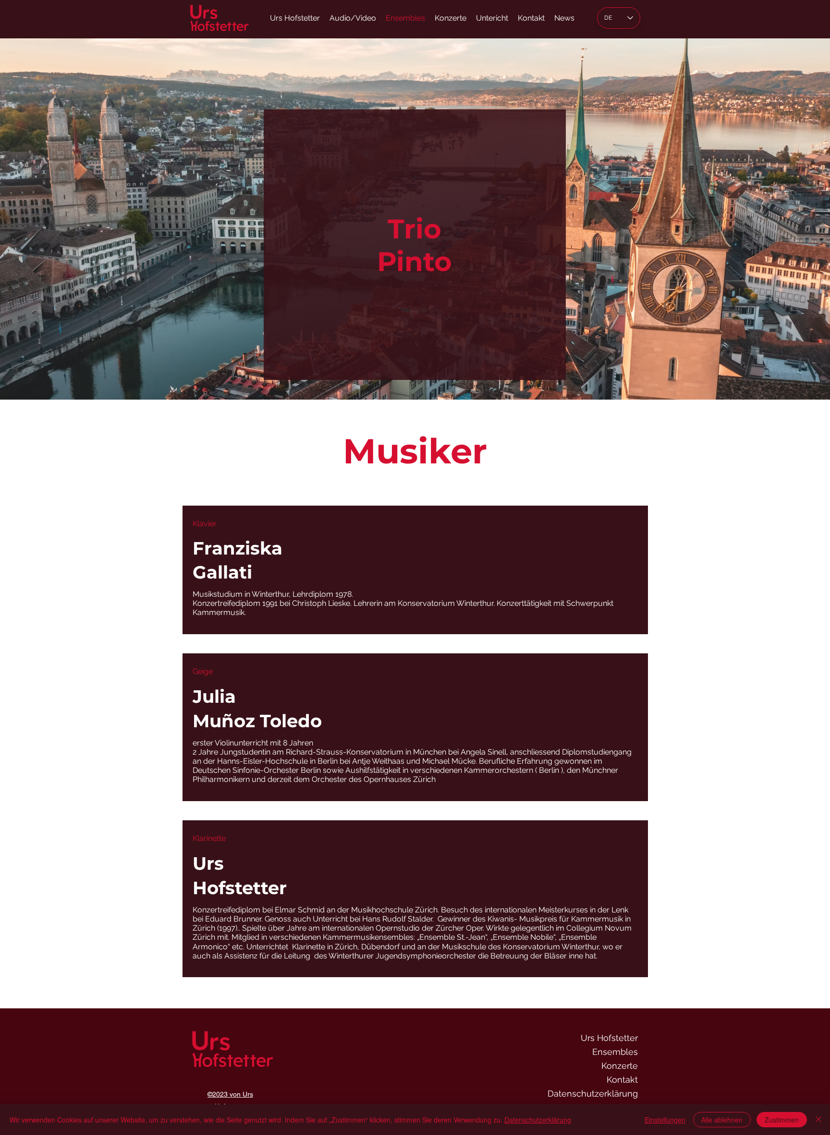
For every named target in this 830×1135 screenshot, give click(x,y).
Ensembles (615, 1052)
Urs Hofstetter (609, 1038)
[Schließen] (818, 1119)
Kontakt (622, 1080)
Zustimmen (782, 1119)
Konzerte (619, 1066)
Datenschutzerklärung (593, 1093)
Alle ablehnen (722, 1119)
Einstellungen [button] (665, 1119)
